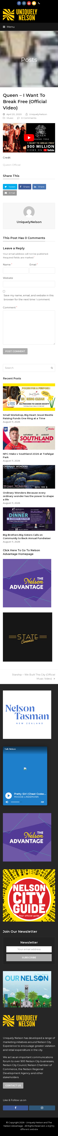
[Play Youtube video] (29, 137)
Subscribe (29, 957)
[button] (9, 26)
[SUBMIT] (52, 368)
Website (8, 277)
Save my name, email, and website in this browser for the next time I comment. (28, 297)
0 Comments (28, 118)
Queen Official (11, 164)
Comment (10, 307)
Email (33, 264)
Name (7, 264)
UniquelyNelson (38, 114)
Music (10, 118)
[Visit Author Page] (29, 211)
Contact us (13, 1085)
